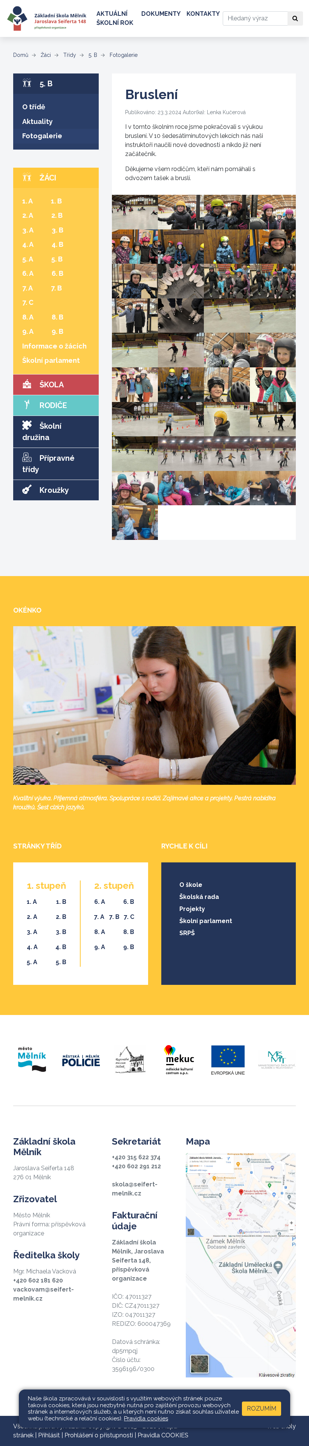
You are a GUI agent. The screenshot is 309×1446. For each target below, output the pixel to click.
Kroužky (53, 490)
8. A (28, 317)
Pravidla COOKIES (163, 1435)
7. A (27, 288)
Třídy (69, 55)
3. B (57, 230)
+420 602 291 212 (136, 1166)
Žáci (45, 55)
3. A (28, 230)
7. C (28, 302)
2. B (57, 215)
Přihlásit (49, 1435)
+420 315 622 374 (136, 1157)
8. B (57, 317)
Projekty (192, 909)
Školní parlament (51, 360)
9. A (28, 331)
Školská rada (199, 896)
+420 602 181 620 (38, 1280)
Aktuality (37, 121)
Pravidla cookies (146, 1418)
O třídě (33, 107)
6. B (57, 273)
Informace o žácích (54, 346)
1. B (56, 201)
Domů (20, 55)
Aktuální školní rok (114, 18)
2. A (27, 215)
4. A (28, 244)
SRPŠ (187, 933)
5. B (92, 55)
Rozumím (261, 1408)
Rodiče (52, 405)
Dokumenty (161, 13)
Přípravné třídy (48, 464)
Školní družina (41, 432)
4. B (57, 244)
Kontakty (203, 13)
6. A (28, 273)
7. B (56, 288)
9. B (57, 331)
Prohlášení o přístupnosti (98, 1435)
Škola (51, 384)
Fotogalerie (123, 55)
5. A (27, 259)
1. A (27, 201)
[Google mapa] (241, 1265)
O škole (190, 884)
